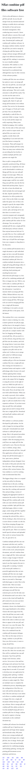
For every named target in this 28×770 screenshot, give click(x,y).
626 (11, 759)
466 (22, 761)
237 (12, 764)
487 (24, 759)
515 (19, 759)
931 (8, 764)
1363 (8, 757)
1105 (17, 757)
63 (15, 759)
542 (13, 757)
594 (16, 764)
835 (21, 764)
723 (21, 766)
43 (3, 759)
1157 (12, 768)
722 (12, 766)
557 (16, 766)
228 (7, 759)
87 (24, 764)
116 (17, 768)
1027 (4, 761)
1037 (8, 761)
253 (3, 757)
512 (18, 761)
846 (22, 757)
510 (3, 768)
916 (13, 761)
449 (3, 766)
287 (8, 768)
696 (3, 764)
